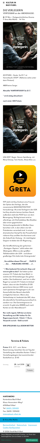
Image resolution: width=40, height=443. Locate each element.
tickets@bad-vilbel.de (12, 414)
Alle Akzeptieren (31, 440)
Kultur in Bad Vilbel (11, 4)
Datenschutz (22, 425)
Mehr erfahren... (7, 440)
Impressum (32, 425)
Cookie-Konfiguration (11, 428)
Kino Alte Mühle (10, 420)
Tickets (30, 370)
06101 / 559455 (12, 408)
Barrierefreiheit (9, 425)
